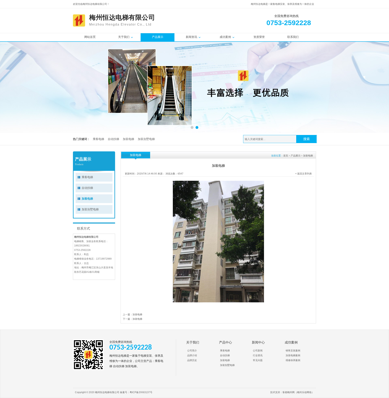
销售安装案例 (293, 350)
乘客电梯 (98, 139)
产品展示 (157, 37)
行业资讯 (258, 355)
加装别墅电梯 (146, 139)
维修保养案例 (293, 360)
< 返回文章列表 (303, 173)
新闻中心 (258, 342)
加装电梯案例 (293, 355)
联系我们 (293, 37)
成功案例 (225, 37)
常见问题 (258, 360)
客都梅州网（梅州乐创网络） (298, 392)
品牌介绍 (192, 355)
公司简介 (192, 350)
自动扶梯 (113, 139)
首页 (285, 155)
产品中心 (225, 342)
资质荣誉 (259, 37)
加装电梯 (128, 139)
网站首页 (90, 37)
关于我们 (123, 37)
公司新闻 (258, 350)
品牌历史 (192, 360)
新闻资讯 (191, 37)
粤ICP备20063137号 (141, 392)
